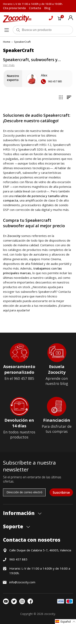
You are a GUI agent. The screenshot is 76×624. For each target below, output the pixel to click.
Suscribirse (61, 492)
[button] (65, 621)
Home (6, 42)
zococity (49, 614)
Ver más (9, 65)
